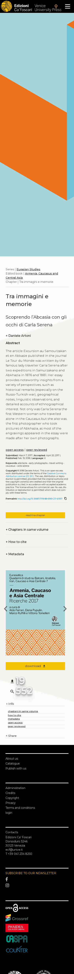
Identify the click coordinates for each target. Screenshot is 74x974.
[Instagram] (37, 885)
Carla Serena (23, 466)
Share (11, 736)
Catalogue (13, 763)
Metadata (15, 554)
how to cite (14, 715)
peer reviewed (36, 450)
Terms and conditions (20, 808)
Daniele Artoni (18, 335)
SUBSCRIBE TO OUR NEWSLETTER (31, 873)
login (9, 812)
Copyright (12, 798)
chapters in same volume (23, 711)
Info (10, 704)
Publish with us (16, 768)
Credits (10, 793)
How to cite (16, 542)
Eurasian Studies (28, 269)
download (35, 666)
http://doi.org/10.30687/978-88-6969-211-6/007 (40, 498)
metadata (14, 718)
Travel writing (56, 463)
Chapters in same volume (27, 529)
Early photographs (38, 463)
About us (12, 758)
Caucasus (10, 466)
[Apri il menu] (67, 6)
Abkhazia (22, 463)
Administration (15, 788)
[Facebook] (37, 879)
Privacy (11, 803)
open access (15, 450)
